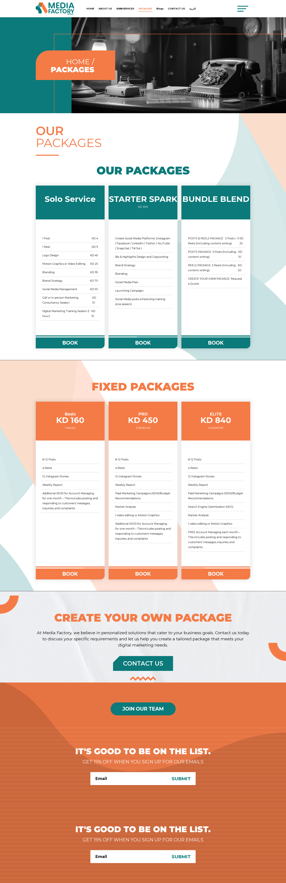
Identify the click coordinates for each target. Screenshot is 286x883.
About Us (105, 8)
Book (70, 343)
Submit (181, 778)
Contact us (143, 663)
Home (90, 8)
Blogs (160, 8)
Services (125, 8)
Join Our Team (143, 709)
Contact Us (176, 8)
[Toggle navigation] (242, 8)
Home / (80, 61)
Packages (145, 8)
